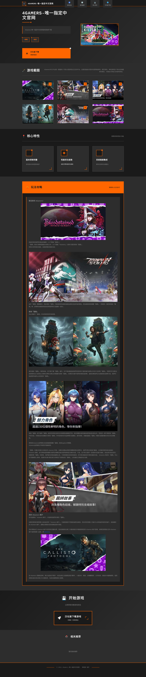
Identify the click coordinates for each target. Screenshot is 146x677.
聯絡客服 (47, 532)
